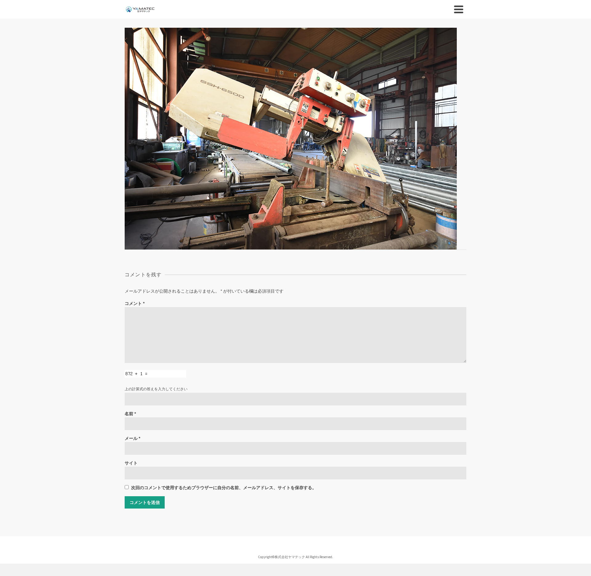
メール (132, 438)
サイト (131, 463)
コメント (135, 303)
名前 (130, 413)
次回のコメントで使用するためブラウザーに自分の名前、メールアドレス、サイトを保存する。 (223, 487)
